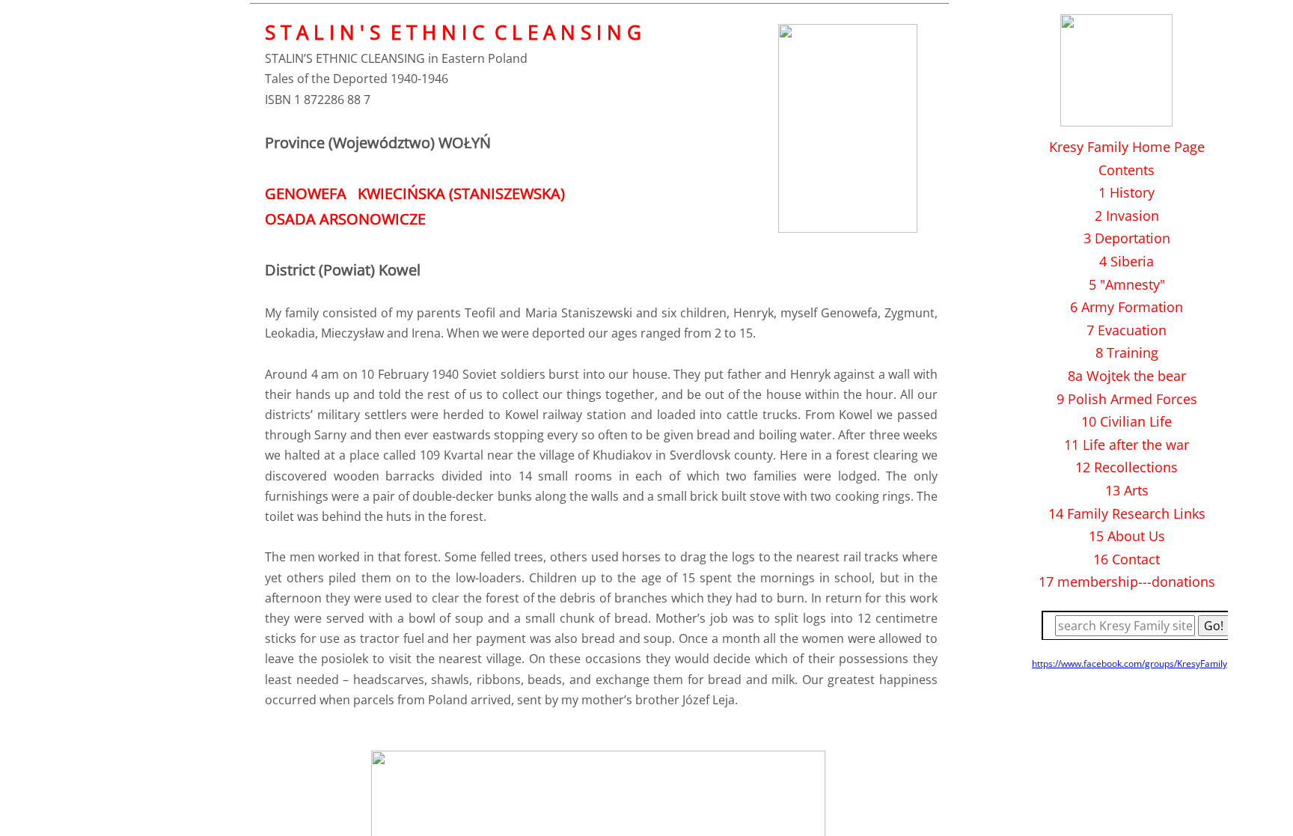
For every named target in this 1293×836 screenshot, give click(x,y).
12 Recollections (1126, 467)
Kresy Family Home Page (1127, 147)
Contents (1126, 170)
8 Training (1126, 352)
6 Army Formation (1126, 307)
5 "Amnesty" (1127, 284)
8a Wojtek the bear (1127, 376)
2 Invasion (1127, 216)
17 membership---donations (1127, 582)
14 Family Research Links (1126, 513)
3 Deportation (1126, 238)
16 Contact (1126, 559)
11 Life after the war (1126, 445)
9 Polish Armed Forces (1127, 399)
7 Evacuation (1126, 330)
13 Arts (1127, 490)
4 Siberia (1126, 261)
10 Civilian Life (1126, 421)
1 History (1126, 192)
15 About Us (1127, 536)
